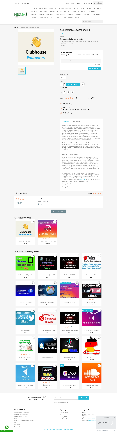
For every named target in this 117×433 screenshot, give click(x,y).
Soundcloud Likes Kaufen (91, 385)
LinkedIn (52, 11)
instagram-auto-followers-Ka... (47, 241)
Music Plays (95, 15)
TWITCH (75, 8)
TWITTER (61, 8)
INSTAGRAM (43, 8)
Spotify (89, 8)
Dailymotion (82, 11)
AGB (15, 418)
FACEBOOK (52, 8)
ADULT (64, 18)
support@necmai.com (94, 420)
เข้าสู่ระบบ (62, 415)
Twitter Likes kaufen (25, 330)
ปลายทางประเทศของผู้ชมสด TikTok (47, 275)
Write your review (98, 98)
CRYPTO (34, 18)
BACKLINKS (49, 15)
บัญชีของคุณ (63, 410)
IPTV (58, 18)
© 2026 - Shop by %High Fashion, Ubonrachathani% (58, 429)
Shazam (34, 15)
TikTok (82, 8)
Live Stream (72, 11)
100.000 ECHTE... (91, 357)
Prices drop (17, 424)
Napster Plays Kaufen (47, 357)
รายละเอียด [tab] (66, 121)
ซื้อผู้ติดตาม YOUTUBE (69, 275)
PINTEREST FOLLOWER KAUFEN (47, 330)
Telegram (91, 11)
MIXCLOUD (43, 11)
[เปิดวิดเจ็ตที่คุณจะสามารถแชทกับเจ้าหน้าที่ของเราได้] (106, 423)
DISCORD (78, 15)
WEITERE (70, 18)
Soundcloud (43, 18)
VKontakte (97, 8)
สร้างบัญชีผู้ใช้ (63, 417)
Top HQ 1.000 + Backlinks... (25, 357)
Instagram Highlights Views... (91, 330)
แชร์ (64, 93)
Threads (70, 15)
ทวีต (68, 93)
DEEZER (59, 11)
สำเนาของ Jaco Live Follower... (70, 385)
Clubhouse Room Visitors (25, 241)
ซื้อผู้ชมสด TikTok (47, 385)
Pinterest (34, 11)
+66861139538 (24, 3)
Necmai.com (82, 179)
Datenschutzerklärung (20, 416)
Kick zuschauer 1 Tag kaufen (25, 275)
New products (18, 427)
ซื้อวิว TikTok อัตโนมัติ (69, 357)
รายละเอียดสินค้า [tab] (76, 121)
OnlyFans (85, 15)
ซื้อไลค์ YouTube (91, 302)
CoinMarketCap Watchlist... (25, 302)
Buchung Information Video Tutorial (24, 420)
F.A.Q (15, 422)
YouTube (34, 8)
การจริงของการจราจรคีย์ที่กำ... (47, 302)
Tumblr (41, 15)
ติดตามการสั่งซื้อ (64, 412)
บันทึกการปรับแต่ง (94, 68)
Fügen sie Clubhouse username (70, 58)
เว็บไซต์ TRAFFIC (60, 15)
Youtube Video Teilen (91, 275)
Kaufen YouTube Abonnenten (70, 330)
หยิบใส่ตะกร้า (72, 84)
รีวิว (65, 11)
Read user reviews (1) (83, 98)
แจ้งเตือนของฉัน (64, 419)
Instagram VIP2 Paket (69, 302)
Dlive (77, 18)
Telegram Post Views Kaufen (25, 385)
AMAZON (52, 18)
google (68, 8)
